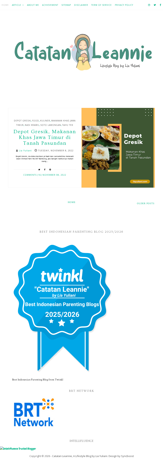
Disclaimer (81, 5)
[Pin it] (50, 169)
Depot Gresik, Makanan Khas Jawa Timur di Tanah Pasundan (45, 137)
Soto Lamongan (50, 125)
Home (5, 5)
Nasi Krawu (32, 125)
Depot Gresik (22, 120)
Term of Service (101, 5)
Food (35, 120)
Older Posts (145, 203)
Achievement (50, 5)
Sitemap (66, 5)
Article (16, 5)
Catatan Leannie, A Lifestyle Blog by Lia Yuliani (79, 456)
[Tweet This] (39, 169)
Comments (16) (33, 174)
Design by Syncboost (121, 456)
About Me (33, 5)
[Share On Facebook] (45, 169)
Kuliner (45, 120)
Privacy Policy (124, 5)
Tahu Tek (67, 125)
